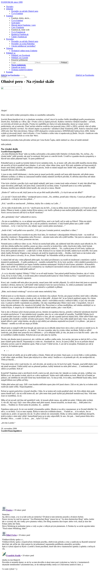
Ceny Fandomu (17, 27)
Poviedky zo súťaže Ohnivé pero (24, 11)
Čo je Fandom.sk (18, 32)
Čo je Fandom (17, 13)
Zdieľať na (80, 75)
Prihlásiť (64, 62)
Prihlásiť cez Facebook (20, 55)
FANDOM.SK (12, 2)
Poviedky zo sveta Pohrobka (23, 44)
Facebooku (89, 75)
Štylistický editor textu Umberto (24, 51)
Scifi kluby (15, 23)
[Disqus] (49, 469)
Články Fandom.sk (19, 37)
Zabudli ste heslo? (18, 67)
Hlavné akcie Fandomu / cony (23, 25)
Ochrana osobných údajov (22, 70)
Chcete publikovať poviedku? (23, 46)
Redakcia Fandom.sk (19, 34)
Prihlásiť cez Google (19, 58)
